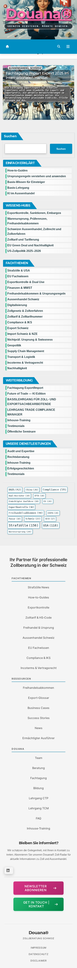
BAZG (15, 489)
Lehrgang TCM (38, 808)
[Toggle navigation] (68, 46)
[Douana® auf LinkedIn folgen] (8, 870)
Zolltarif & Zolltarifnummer (25, 316)
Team (38, 758)
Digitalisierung (17, 305)
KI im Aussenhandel (21, 193)
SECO (50, 519)
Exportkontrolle (21, 507)
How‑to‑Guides (17, 170)
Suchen (10, 136)
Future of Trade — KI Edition (26, 393)
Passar (15, 519)
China (32, 490)
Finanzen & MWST (19, 287)
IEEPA (52, 513)
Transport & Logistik (21, 356)
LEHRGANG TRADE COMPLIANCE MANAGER (31, 412)
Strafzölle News (38, 587)
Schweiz (32, 519)
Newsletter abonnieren (36, 888)
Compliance (54, 489)
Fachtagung (38, 778)
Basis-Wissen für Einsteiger (26, 182)
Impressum (38, 947)
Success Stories (39, 718)
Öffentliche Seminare (21, 431)
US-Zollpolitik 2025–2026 (24, 250)
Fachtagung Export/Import (25, 387)
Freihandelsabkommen (26, 513)
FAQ (38, 818)
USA (50, 525)
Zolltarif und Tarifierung (23, 239)
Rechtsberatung (18, 456)
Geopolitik (14, 345)
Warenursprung (20, 531)
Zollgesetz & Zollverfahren (25, 310)
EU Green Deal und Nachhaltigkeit (30, 245)
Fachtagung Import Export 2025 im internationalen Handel (37, 75)
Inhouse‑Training (38, 828)
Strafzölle (24, 525)
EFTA (39, 496)
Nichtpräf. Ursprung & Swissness (30, 339)
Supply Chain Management (25, 351)
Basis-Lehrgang (18, 187)
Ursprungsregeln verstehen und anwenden (36, 176)
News (38, 728)
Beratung (38, 768)
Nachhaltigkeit (17, 368)
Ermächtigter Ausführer (24, 501)
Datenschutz (38, 954)
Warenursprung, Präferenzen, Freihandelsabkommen (27, 221)
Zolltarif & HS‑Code (38, 617)
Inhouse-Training (18, 420)
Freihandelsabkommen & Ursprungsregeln (36, 293)
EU (48, 501)
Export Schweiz (17, 328)
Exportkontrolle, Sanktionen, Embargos (34, 212)
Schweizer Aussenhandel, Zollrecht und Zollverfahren (34, 231)
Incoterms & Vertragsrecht (25, 362)
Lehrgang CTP (38, 798)
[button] (59, 46)
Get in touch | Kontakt (36, 904)
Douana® (38, 13)
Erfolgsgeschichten (20, 468)
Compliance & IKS (19, 322)
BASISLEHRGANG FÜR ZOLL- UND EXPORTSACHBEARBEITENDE (31, 402)
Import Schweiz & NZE (22, 333)
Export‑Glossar (38, 698)
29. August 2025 (19, 83)
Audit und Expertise (20, 451)
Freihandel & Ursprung (38, 627)
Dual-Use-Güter (19, 496)
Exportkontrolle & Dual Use (25, 282)
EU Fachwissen (17, 276)
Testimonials (16, 426)
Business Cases (38, 708)
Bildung (38, 788)
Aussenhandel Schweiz (25, 68)
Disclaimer (38, 960)
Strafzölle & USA (18, 270)
